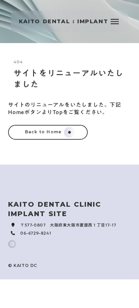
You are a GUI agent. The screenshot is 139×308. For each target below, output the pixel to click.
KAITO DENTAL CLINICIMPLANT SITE (54, 209)
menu (114, 21)
